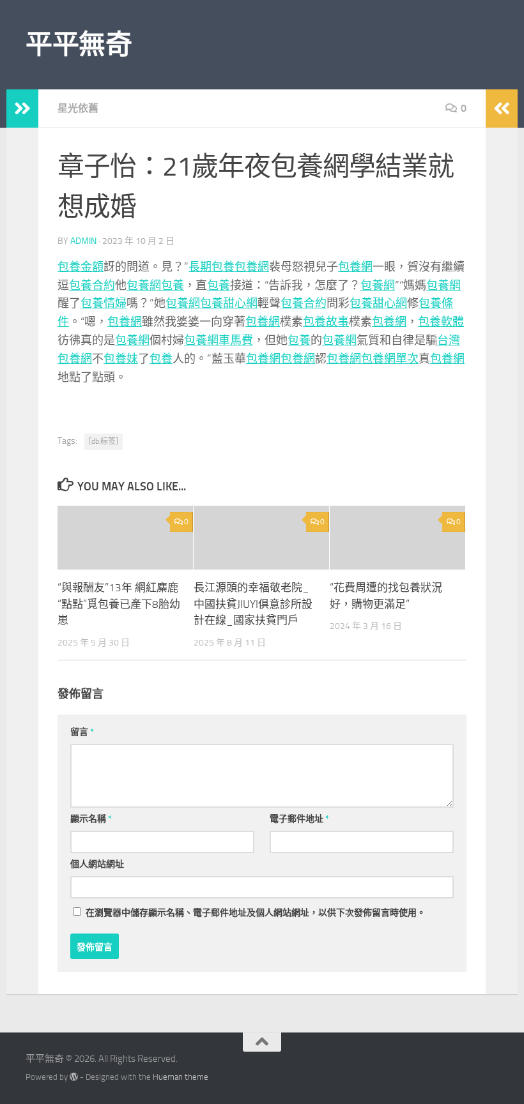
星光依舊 (78, 108)
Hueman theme (180, 1077)
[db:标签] (103, 441)
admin (83, 241)
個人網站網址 (97, 864)
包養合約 (92, 285)
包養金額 (81, 267)
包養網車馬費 (218, 340)
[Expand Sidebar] (22, 108)
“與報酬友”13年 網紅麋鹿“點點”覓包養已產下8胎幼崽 (119, 603)
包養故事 (326, 322)
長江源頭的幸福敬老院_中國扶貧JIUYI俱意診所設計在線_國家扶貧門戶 (253, 603)
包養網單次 (390, 359)
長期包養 (212, 267)
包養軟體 (441, 322)
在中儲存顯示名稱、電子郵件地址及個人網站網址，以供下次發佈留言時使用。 (256, 912)
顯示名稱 (91, 818)
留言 (82, 732)
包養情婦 (104, 303)
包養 (172, 285)
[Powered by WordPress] (74, 1077)
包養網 (252, 267)
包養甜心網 (229, 303)
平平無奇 (79, 45)
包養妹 (121, 359)
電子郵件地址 (299, 818)
